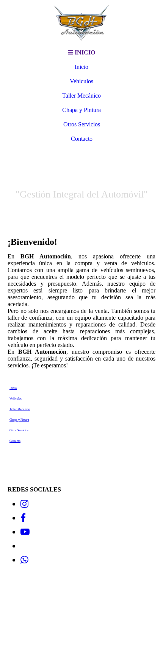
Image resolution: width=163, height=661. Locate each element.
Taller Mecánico (81, 95)
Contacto (81, 138)
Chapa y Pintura (81, 110)
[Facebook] (23, 518)
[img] (81, 23)
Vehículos (81, 81)
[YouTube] (25, 532)
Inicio (81, 67)
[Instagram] (24, 504)
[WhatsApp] (24, 560)
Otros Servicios (81, 124)
